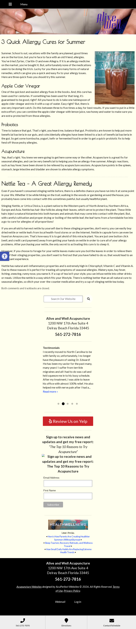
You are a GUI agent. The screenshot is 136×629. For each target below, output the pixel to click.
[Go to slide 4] (72, 404)
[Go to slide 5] (77, 404)
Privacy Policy (72, 590)
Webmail (60, 601)
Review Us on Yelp (69, 421)
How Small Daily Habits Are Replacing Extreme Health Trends (69, 551)
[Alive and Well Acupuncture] (68, 22)
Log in (77, 601)
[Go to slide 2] (63, 404)
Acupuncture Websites (29, 586)
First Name (49, 490)
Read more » (68, 399)
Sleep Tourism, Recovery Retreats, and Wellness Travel (69, 544)
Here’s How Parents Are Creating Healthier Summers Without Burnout (69, 538)
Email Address (51, 477)
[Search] (88, 299)
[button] (4, 256)
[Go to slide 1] (58, 404)
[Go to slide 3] (67, 404)
